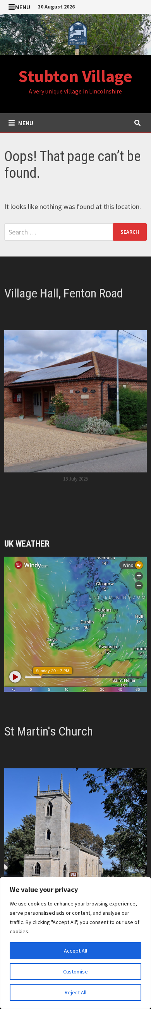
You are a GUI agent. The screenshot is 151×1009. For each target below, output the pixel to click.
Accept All (75, 950)
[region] (75, 943)
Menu (22, 7)
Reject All (75, 992)
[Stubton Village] (75, 33)
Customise (75, 971)
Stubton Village (75, 76)
